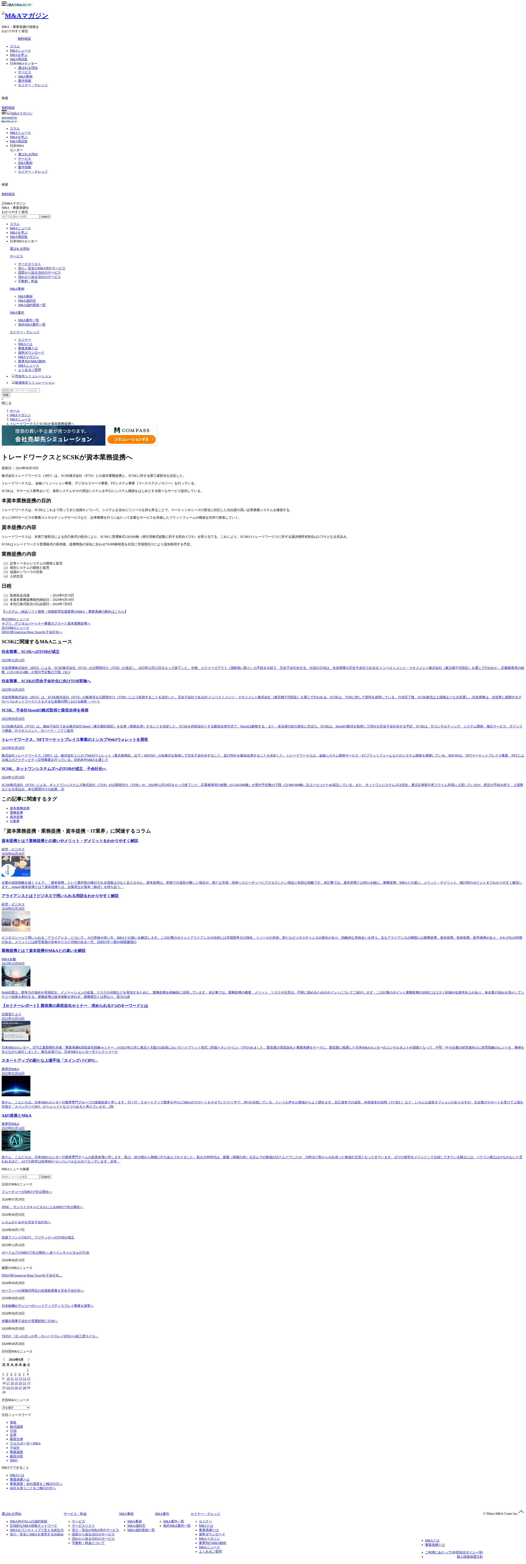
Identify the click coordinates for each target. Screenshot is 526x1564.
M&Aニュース (20, 50)
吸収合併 (16, 1439)
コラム (15, 46)
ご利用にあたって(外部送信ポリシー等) (454, 1552)
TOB (13, 1431)
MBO (13, 1460)
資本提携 (16, 817)
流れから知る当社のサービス (39, 277)
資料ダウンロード (31, 352)
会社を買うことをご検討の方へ (33, 1488)
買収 (13, 1422)
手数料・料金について (88, 1543)
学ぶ (19, 137)
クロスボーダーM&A (25, 1443)
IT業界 (15, 821)
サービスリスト (29, 264)
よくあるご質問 (29, 370)
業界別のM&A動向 (32, 361)
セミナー (24, 339)
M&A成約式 (27, 300)
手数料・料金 (28, 281)
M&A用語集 (19, 59)
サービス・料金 (75, 1514)
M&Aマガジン (28, 357)
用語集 (19, 141)
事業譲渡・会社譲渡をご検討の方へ (36, 1484)
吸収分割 (16, 1456)
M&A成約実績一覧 (32, 305)
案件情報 (24, 81)
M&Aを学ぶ (19, 55)
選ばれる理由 (28, 68)
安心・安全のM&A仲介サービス (41, 268)
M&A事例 (25, 76)
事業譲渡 (16, 1452)
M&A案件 (17, 312)
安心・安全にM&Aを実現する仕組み (37, 1534)
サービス (24, 72)
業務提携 (16, 812)
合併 (13, 1434)
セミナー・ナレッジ (33, 85)
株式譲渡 (16, 1426)
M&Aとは (25, 344)
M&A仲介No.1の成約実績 (28, 1521)
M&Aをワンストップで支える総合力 (37, 1530)
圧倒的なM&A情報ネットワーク (33, 1525)
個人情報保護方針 (470, 1556)
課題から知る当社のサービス (39, 272)
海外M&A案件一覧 (32, 324)
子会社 (15, 1447)
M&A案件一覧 (28, 320)
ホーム (15, 411)
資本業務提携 (20, 808)
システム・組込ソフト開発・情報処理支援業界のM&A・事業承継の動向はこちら (65, 611)
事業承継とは (28, 348)
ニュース (20, 132)
